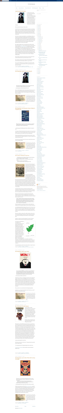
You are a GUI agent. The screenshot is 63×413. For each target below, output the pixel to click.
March (40, 48)
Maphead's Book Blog (40, 133)
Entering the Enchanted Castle (41, 108)
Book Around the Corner (40, 89)
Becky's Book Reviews (40, 85)
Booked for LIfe (39, 92)
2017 (38, 68)
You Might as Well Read (40, 180)
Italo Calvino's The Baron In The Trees (22, 155)
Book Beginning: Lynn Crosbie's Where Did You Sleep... (42, 65)
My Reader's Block (39, 139)
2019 (38, 34)
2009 (38, 73)
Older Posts (33, 406)
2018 (38, 35)
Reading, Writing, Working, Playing (41, 147)
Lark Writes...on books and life (41, 129)
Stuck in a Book (39, 152)
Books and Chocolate (40, 93)
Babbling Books (39, 84)
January (40, 66)
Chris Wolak (38, 99)
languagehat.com (39, 127)
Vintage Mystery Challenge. (19, 347)
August (40, 42)
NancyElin (38, 140)
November (40, 38)
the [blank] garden (39, 157)
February (40, 49)
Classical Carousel (39, 101)
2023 (38, 29)
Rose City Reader (39, 150)
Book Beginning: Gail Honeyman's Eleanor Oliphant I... (42, 55)
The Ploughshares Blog (40, 169)
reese (39, 184)
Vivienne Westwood (23, 46)
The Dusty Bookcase (39, 161)
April (39, 47)
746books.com (39, 80)
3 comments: (27, 150)
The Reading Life (39, 170)
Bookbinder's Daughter (40, 91)
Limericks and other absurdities (41, 77)
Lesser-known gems (39, 130)
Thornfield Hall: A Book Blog (41, 173)
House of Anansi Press (28, 386)
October (40, 39)
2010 (38, 72)
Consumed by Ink (39, 103)
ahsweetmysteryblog (39, 82)
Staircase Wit (38, 151)
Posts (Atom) (20, 408)
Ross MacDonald (26, 353)
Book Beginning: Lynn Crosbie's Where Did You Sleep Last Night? (25, 358)
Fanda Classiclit (39, 110)
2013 (38, 69)
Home (25, 406)
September (40, 40)
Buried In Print (39, 95)
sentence (22, 45)
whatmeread (38, 177)
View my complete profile (41, 190)
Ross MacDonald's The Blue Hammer (22, 306)
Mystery (19, 353)
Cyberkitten (38, 104)
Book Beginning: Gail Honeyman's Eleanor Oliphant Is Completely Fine (25, 109)
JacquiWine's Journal (40, 120)
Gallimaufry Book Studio (40, 113)
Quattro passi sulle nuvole (40, 142)
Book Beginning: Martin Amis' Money (22, 251)
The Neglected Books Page (40, 166)
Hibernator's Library (39, 114)
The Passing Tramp (39, 168)
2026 (38, 25)
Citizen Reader (39, 100)
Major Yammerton (39, 132)
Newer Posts (16, 406)
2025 (38, 26)
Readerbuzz (38, 144)
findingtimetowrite (39, 111)
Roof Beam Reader (39, 149)
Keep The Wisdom (39, 124)
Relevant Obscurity (39, 148)
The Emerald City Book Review (41, 162)
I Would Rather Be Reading (40, 118)
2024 (38, 28)
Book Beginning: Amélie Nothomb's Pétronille (23, 71)
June (39, 44)
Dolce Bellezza (39, 105)
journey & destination (40, 122)
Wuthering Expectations (40, 179)
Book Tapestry (39, 90)
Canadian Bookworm (40, 96)
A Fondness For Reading (40, 81)
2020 (38, 33)
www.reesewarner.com (40, 189)
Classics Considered (39, 102)
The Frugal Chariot (39, 153)
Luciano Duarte (39, 131)
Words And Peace (39, 178)
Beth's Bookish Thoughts (40, 86)
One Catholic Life (39, 141)
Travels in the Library (40, 176)
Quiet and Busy (39, 143)
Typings (31, 4)
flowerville (38, 112)
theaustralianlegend (39, 171)
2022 (38, 30)
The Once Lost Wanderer (40, 167)
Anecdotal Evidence (39, 83)
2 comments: (27, 246)
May (39, 45)
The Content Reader (39, 160)
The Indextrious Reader (40, 163)
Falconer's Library (39, 109)
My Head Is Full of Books (40, 138)
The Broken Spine (39, 158)
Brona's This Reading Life (40, 94)
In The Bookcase (39, 119)
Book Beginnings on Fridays (30, 95)
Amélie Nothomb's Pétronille (20, 11)
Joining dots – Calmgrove (40, 121)
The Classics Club (39, 159)
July (39, 43)
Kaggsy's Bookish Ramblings (41, 123)
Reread (22, 353)
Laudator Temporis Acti (40, 128)
